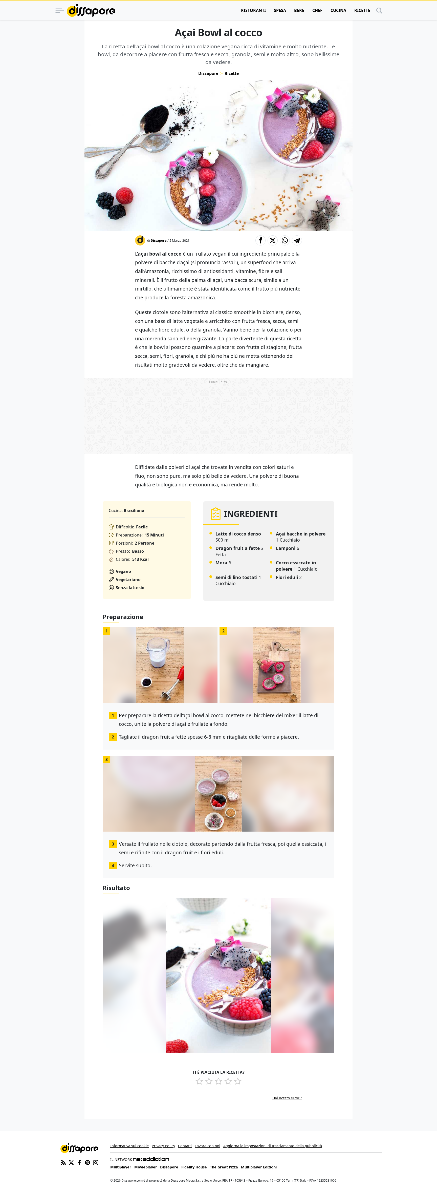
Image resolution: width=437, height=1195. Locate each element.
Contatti (185, 1145)
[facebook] (79, 1162)
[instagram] (95, 1162)
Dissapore (208, 73)
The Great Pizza (224, 1167)
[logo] (91, 10)
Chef (317, 10)
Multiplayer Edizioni (259, 1167)
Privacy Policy (163, 1145)
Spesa (280, 10)
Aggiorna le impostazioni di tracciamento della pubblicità (272, 1145)
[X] (71, 1162)
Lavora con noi (207, 1145)
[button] (260, 240)
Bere (299, 10)
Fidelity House (194, 1167)
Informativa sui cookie (129, 1145)
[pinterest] (87, 1162)
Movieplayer (145, 1167)
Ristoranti (253, 10)
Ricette (362, 10)
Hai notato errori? (287, 1098)
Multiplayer (120, 1167)
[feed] (63, 1162)
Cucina (338, 10)
